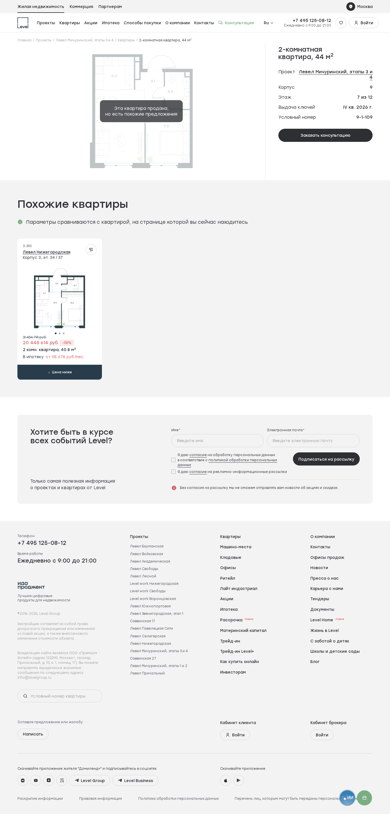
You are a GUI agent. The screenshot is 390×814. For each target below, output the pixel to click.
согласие (198, 455)
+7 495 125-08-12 (312, 20)
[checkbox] (230, 459)
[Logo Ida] (31, 586)
